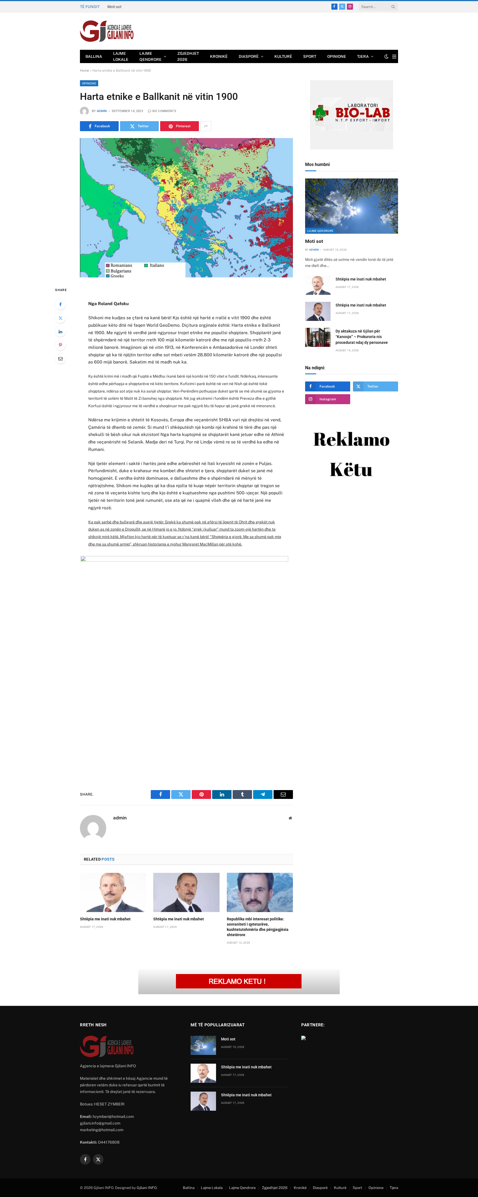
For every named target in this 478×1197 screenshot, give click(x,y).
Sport (309, 56)
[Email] (60, 358)
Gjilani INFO (147, 1188)
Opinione (336, 56)
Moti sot (314, 241)
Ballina (93, 56)
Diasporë (249, 56)
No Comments (164, 111)
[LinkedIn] (60, 331)
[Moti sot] (351, 206)
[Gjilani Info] (107, 31)
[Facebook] (60, 304)
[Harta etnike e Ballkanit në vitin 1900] (186, 207)
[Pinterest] (60, 345)
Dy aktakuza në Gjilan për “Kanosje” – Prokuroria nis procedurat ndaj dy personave (362, 336)
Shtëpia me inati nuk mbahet (132, 6)
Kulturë (283, 56)
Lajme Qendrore (150, 56)
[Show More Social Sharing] (205, 126)
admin (102, 111)
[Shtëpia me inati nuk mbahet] (113, 892)
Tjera (363, 56)
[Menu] (394, 56)
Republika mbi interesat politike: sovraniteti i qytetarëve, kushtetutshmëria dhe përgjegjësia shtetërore (258, 927)
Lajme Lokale (120, 56)
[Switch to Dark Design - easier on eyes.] (386, 56)
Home (84, 70)
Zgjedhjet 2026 (188, 56)
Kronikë (219, 56)
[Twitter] (60, 318)
